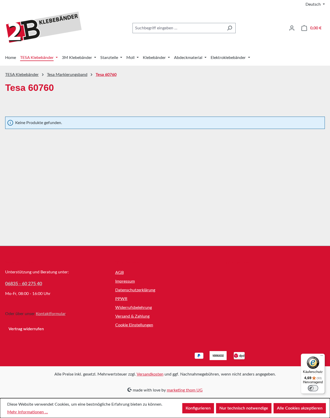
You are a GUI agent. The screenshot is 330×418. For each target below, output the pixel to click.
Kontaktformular (50, 314)
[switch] (313, 388)
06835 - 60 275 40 (23, 284)
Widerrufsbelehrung (133, 308)
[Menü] (322, 357)
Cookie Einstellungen (134, 325)
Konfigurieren (198, 408)
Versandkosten (150, 374)
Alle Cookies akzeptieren (300, 408)
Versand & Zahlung (132, 316)
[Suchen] (230, 28)
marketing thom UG (185, 390)
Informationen (238, 262)
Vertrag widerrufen (26, 329)
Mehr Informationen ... (27, 412)
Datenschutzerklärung (135, 290)
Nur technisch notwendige (243, 408)
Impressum (125, 281)
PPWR (121, 299)
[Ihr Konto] (292, 28)
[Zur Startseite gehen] (43, 27)
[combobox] (178, 28)
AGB (119, 273)
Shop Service (127, 262)
